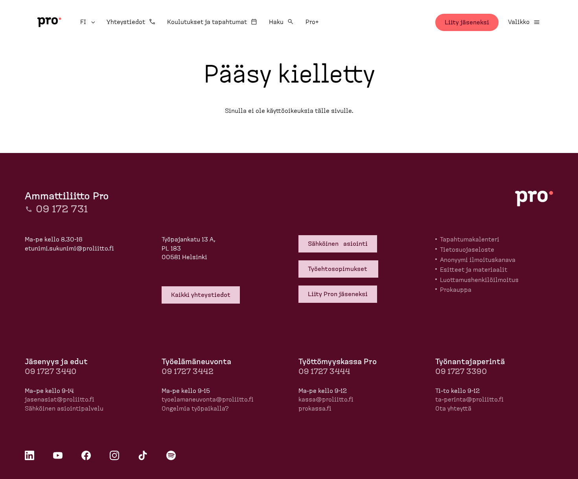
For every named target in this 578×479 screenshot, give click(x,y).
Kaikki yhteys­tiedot (200, 295)
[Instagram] (114, 455)
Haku (276, 22)
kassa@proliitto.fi (325, 399)
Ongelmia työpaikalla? (195, 408)
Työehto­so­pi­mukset (338, 269)
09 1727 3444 (324, 372)
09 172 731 (62, 209)
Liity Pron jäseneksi (338, 294)
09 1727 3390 (461, 372)
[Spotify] (171, 455)
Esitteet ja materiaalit (473, 270)
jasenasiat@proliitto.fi (59, 399)
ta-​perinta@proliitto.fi (469, 399)
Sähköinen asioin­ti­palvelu (64, 408)
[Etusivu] (49, 22)
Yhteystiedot (126, 22)
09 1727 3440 (50, 372)
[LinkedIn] (29, 455)
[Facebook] (86, 455)
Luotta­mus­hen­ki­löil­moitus (479, 280)
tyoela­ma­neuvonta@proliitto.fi (208, 399)
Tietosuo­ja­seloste (467, 250)
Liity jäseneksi (467, 22)
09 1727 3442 (188, 372)
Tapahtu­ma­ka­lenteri (469, 239)
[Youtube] (58, 455)
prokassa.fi (314, 408)
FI (88, 22)
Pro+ (312, 22)
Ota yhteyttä (453, 408)
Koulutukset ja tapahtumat (207, 22)
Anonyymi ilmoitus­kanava (477, 260)
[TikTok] (142, 455)
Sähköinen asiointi (338, 244)
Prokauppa (455, 290)
